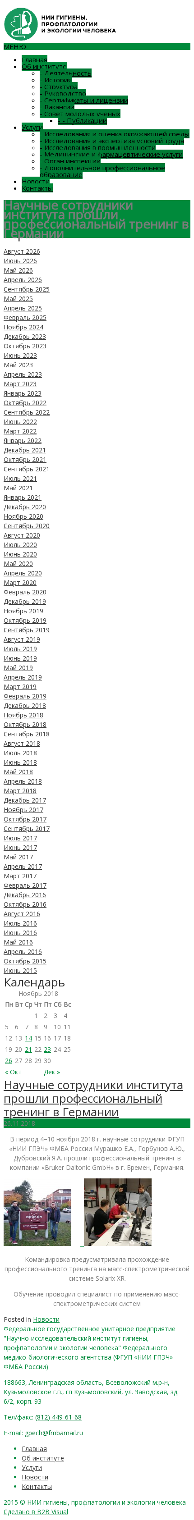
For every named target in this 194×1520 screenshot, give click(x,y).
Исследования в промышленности (98, 147)
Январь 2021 (23, 497)
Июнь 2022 (20, 421)
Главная (34, 59)
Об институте (44, 66)
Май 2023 (18, 365)
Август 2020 (22, 535)
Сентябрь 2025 (27, 289)
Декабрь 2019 (25, 601)
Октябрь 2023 (25, 346)
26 (8, 1060)
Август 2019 (22, 639)
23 (47, 1049)
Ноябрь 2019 (23, 611)
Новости (36, 181)
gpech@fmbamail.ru (54, 1433)
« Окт (13, 1072)
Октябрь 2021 (25, 459)
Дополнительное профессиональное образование (102, 171)
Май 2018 (18, 771)
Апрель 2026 (23, 279)
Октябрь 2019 (25, 620)
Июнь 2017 (20, 847)
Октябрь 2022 (25, 402)
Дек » (52, 1072)
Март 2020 (20, 582)
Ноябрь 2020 (23, 516)
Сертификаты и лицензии (84, 100)
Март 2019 (20, 686)
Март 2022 (20, 431)
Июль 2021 (20, 478)
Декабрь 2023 (25, 336)
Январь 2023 (23, 393)
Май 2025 (18, 298)
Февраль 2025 (25, 317)
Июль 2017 (20, 838)
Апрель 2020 (23, 573)
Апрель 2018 (23, 781)
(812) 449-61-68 (58, 1417)
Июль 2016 (20, 923)
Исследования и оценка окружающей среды (114, 133)
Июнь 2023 (20, 355)
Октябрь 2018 (25, 724)
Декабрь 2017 (25, 800)
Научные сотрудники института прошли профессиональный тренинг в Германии (93, 1098)
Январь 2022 (23, 440)
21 (28, 1049)
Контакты (37, 187)
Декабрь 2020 (25, 506)
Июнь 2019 (20, 658)
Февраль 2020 (25, 592)
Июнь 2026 (20, 260)
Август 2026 (22, 251)
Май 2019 (18, 667)
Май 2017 (18, 857)
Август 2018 (22, 743)
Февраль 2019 (25, 696)
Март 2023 (20, 383)
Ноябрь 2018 (23, 715)
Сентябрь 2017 (27, 828)
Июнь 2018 (20, 762)
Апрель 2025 (23, 308)
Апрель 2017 (23, 866)
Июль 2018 (20, 753)
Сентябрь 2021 (27, 469)
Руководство (63, 93)
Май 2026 (18, 270)
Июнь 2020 (20, 554)
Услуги (32, 127)
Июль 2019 (20, 648)
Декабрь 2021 (25, 450)
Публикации (82, 120)
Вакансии (57, 106)
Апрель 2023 (23, 374)
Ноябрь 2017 (23, 809)
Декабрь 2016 (25, 894)
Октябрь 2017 (25, 819)
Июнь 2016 (20, 932)
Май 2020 (18, 563)
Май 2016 (18, 942)
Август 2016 (22, 913)
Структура (59, 86)
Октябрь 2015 (25, 961)
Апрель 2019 (23, 677)
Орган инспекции (70, 160)
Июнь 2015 (20, 970)
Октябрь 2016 (25, 904)
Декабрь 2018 (25, 705)
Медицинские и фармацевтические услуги (111, 154)
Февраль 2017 (25, 885)
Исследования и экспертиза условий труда (112, 140)
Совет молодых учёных (80, 113)
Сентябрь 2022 (27, 412)
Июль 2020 (20, 544)
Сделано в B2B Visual (36, 1511)
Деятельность (66, 73)
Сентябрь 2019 (27, 629)
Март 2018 (20, 790)
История (56, 79)
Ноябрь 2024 (23, 327)
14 (28, 1038)
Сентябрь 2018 (27, 734)
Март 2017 (20, 876)
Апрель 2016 (23, 951)
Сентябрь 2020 (27, 525)
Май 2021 (18, 488)
